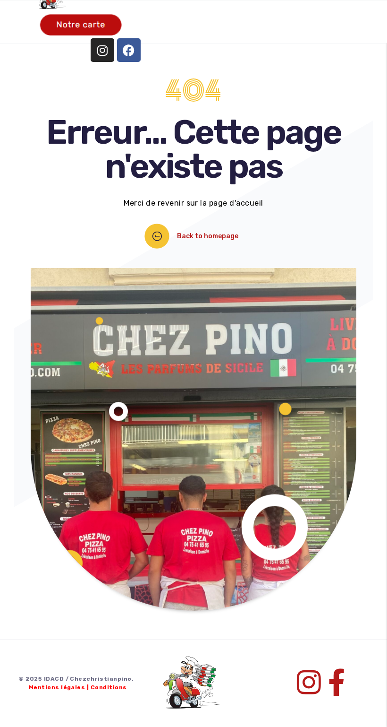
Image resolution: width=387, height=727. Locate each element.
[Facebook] (129, 50)
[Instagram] (102, 50)
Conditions (109, 687)
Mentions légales (57, 687)
